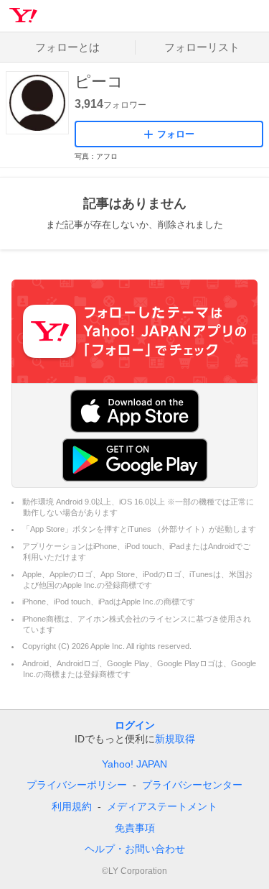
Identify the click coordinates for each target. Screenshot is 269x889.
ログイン (135, 725)
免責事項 (135, 828)
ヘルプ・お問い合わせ (135, 849)
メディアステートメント (162, 806)
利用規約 (72, 806)
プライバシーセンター (192, 785)
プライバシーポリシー (77, 785)
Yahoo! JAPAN (134, 764)
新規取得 (175, 739)
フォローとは (67, 47)
